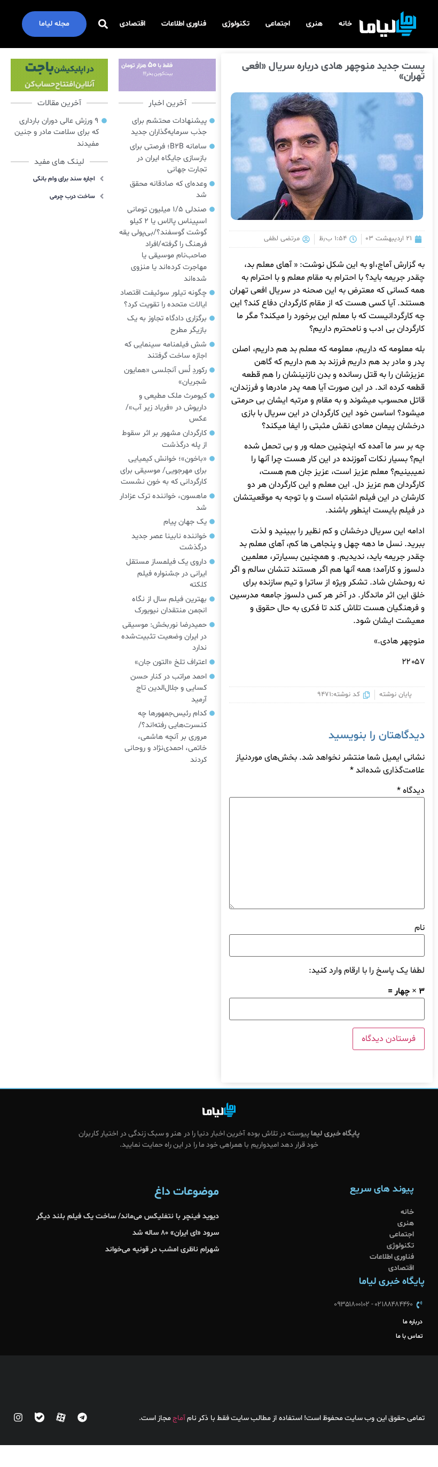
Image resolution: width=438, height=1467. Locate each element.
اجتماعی (277, 24)
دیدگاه (411, 790)
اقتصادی (132, 24)
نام (419, 928)
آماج (179, 1418)
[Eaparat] (61, 1417)
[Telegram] (82, 1417)
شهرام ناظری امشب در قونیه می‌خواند (162, 1249)
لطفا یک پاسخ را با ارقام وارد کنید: (367, 970)
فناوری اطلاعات (183, 24)
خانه (345, 24)
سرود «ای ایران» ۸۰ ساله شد (175, 1233)
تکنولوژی (235, 24)
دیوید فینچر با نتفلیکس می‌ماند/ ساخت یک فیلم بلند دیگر (127, 1216)
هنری (314, 24)
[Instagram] (18, 1417)
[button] (103, 24)
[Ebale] (39, 1417)
